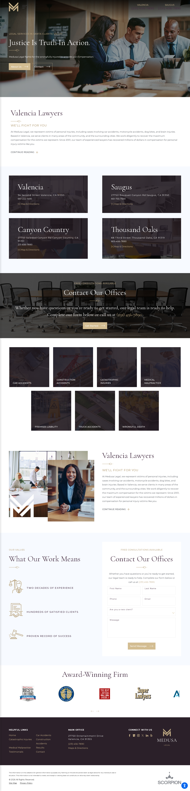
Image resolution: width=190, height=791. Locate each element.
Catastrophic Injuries (20, 739)
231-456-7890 (25, 244)
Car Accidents (43, 735)
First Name (116, 588)
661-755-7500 (118, 198)
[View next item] (97, 711)
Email (148, 599)
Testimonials (16, 751)
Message (114, 620)
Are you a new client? (121, 610)
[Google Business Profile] (134, 735)
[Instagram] (138, 735)
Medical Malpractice (20, 747)
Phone (113, 599)
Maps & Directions (78, 748)
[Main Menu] (26, 7)
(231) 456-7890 (142, 8)
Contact (40, 751)
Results (40, 747)
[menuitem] (20, 735)
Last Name (150, 588)
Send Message (138, 646)
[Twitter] (142, 735)
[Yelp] (151, 735)
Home (12, 735)
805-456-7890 (119, 241)
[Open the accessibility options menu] (184, 785)
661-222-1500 (25, 198)
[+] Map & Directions (28, 204)
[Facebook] (129, 735)
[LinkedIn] (147, 735)
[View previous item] (92, 711)
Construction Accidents (43, 741)
